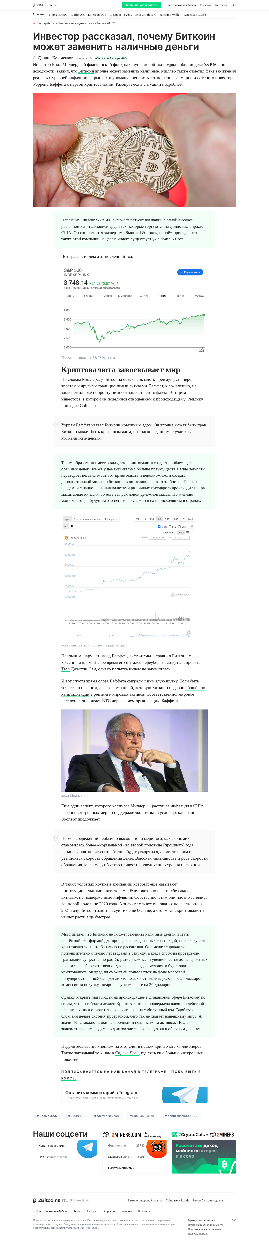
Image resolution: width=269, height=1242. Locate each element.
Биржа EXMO (58, 14)
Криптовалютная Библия (180, 5)
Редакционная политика (201, 1220)
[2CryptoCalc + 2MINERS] (204, 1152)
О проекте (109, 1211)
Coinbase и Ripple (177, 1200)
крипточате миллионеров (178, 1046)
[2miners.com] (121, 1134)
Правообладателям (198, 1233)
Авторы (91, 1211)
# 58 (75, 1116)
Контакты (220, 5)
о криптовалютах (53, 1157)
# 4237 (47, 1116)
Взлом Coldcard (145, 14)
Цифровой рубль (120, 14)
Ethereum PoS (97, 14)
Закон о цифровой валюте (145, 1200)
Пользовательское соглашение (204, 1229)
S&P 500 (212, 64)
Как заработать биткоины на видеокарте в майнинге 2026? (76, 23)
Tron (65, 669)
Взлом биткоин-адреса (208, 1200)
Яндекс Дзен (127, 1052)
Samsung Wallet (170, 14)
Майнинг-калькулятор (141, 5)
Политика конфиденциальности (205, 1225)
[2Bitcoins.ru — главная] (45, 5)
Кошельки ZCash (195, 14)
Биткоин (86, 71)
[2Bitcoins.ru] (50, 1200)
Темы (77, 1211)
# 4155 (142, 1116)
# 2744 (106, 1116)
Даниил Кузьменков (55, 58)
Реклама (205, 5)
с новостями (52, 1145)
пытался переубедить (146, 662)
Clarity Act (78, 14)
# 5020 (181, 1116)
